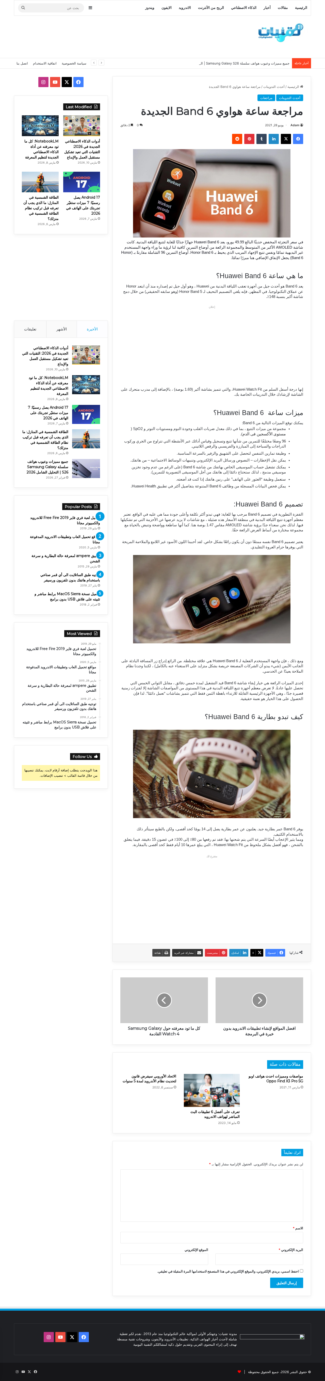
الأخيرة (92, 329)
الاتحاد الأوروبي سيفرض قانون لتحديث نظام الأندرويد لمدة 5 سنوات (149, 1078)
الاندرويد (185, 8)
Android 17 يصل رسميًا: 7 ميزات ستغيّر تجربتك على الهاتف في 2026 (48, 412)
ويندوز (149, 8)
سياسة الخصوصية (74, 63)
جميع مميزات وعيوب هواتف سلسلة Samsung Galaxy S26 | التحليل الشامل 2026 (231, 63)
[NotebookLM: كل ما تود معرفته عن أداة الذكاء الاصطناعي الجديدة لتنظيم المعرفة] (40, 125)
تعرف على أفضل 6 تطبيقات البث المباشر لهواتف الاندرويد (215, 1114)
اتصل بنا (22, 63)
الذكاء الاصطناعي (243, 8)
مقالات (283, 8)
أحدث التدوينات (274, 87)
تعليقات (30, 329)
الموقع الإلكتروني (196, 1250)
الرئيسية (301, 8)
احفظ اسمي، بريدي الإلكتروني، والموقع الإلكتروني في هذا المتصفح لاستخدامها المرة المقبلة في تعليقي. (228, 1271)
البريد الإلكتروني (291, 1250)
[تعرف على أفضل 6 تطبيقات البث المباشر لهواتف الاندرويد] (212, 1090)
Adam (294, 125)
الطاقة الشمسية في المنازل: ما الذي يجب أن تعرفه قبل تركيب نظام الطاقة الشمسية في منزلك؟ (41, 208)
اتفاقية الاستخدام (45, 63)
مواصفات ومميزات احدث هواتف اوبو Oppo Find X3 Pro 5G (276, 1078)
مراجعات (266, 98)
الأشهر (61, 329)
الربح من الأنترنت (211, 8)
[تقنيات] (279, 32)
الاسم (298, 1228)
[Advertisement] (111, 36)
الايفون (166, 8)
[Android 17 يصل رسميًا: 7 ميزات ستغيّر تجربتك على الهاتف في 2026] (81, 182)
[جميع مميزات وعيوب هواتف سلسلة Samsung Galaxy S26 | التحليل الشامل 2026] (86, 468)
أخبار (267, 8)
